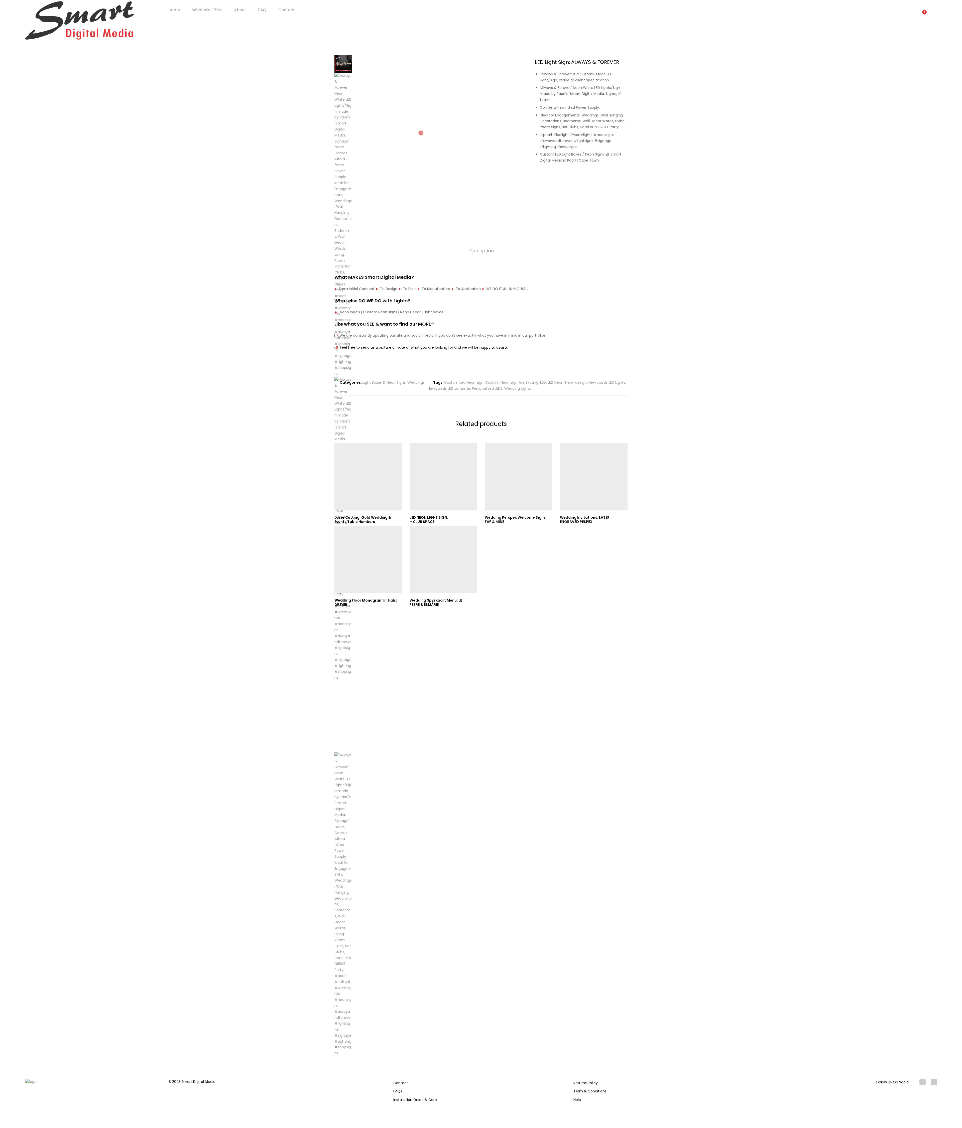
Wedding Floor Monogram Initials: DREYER (365, 602)
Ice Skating (528, 382)
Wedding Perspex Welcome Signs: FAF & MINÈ (516, 519)
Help (577, 1099)
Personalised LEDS (487, 388)
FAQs (397, 1091)
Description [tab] (481, 250)
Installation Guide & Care (415, 1099)
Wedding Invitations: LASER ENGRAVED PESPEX (585, 519)
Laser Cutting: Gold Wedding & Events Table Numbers (362, 519)
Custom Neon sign (501, 382)
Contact (286, 10)
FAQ (262, 10)
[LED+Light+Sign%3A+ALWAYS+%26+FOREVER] (618, 177)
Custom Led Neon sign (464, 382)
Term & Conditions (590, 1091)
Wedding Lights (517, 388)
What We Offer (207, 10)
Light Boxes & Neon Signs (384, 382)
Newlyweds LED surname (449, 388)
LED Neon (555, 382)
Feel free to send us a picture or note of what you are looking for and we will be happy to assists (423, 347)
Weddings (416, 382)
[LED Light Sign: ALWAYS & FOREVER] (610, 177)
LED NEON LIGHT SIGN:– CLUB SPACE (429, 519)
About (240, 10)
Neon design (576, 382)
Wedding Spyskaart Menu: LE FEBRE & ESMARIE (436, 602)
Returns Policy (585, 1082)
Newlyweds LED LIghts (606, 382)
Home (174, 10)
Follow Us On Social (892, 1082)
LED (543, 382)
